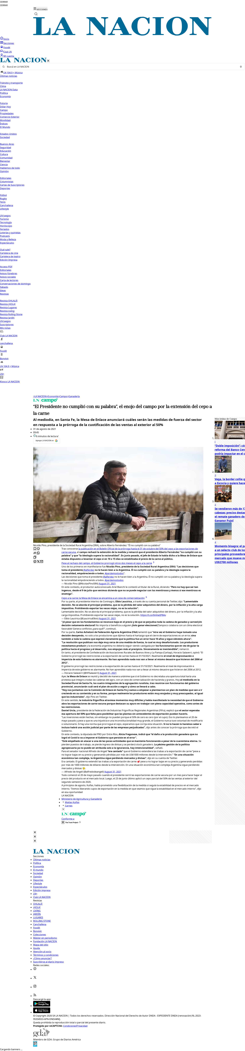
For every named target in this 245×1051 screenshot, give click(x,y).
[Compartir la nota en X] (38, 562)
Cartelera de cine (9, 253)
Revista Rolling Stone (11, 314)
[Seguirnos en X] (35, 978)
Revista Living (7, 311)
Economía (52, 396)
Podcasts (5, 236)
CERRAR (4, 2)
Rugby (3, 198)
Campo (4, 110)
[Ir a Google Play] (41, 1005)
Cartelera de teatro (10, 256)
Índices (4, 123)
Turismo (4, 219)
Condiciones (69, 1025)
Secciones (8, 43)
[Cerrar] (48, 61)
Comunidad (6, 157)
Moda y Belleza (8, 239)
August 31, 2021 (107, 583)
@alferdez (88, 570)
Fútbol (3, 195)
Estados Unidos (8, 133)
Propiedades (7, 113)
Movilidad (5, 120)
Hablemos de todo (10, 168)
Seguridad (5, 147)
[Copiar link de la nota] (35, 557)
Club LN (7, 51)
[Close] (35, 832)
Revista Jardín (7, 317)
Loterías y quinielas (10, 232)
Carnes (68, 805)
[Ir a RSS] (35, 995)
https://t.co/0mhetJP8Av (153, 615)
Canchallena (6, 205)
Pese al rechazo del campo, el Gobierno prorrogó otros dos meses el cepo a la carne (107, 563)
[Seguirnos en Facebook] (35, 969)
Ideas (3, 290)
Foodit (6, 47)
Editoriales (5, 178)
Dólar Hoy (5, 106)
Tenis (3, 202)
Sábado (4, 287)
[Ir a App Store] (41, 1012)
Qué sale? (5, 249)
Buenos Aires (7, 144)
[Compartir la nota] (35, 553)
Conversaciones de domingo (15, 283)
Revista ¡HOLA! (7, 304)
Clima (3, 86)
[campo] (45, 401)
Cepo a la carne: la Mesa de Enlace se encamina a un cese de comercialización (103, 598)
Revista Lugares (8, 307)
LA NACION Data (9, 89)
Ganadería (73, 396)
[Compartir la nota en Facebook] (35, 562)
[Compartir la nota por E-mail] (41, 562)
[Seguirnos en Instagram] (35, 987)
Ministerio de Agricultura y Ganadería (82, 798)
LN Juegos (5, 215)
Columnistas (6, 181)
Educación (5, 150)
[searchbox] (121, 66)
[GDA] (41, 1036)
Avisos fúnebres (8, 273)
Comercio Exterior (9, 116)
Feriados (4, 229)
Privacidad (81, 1025)
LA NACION (39, 396)
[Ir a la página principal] (122, 34)
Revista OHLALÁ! (8, 300)
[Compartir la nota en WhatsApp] (38, 553)
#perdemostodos (114, 573)
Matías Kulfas (72, 802)
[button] (122, 220)
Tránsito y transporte (11, 82)
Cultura (4, 154)
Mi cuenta (8, 56)
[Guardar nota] (35, 549)
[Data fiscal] (35, 1045)
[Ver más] (63, 809)
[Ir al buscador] (36, 14)
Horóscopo (6, 225)
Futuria (4, 103)
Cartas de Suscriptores (12, 185)
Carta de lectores (9, 280)
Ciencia (4, 164)
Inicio (6, 39)
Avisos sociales (8, 276)
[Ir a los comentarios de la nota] (38, 549)
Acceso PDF (6, 266)
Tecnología (6, 222)
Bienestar (5, 161)
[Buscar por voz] (241, 67)
